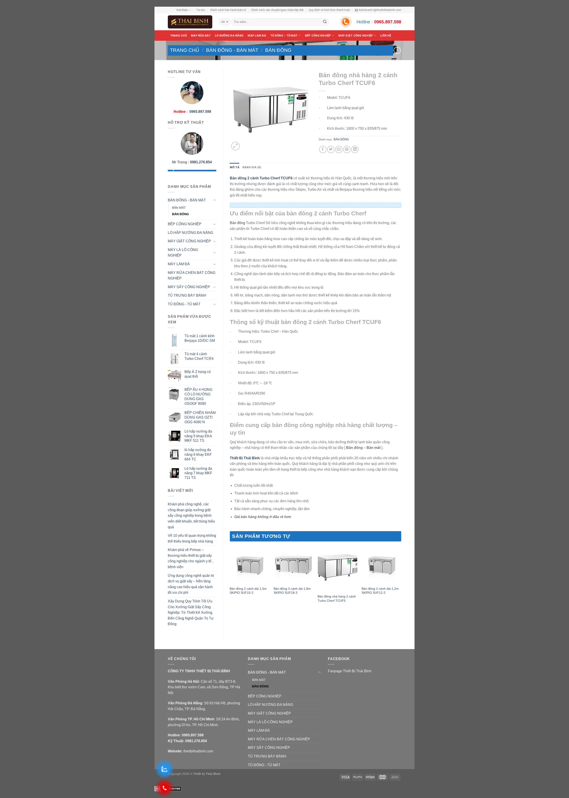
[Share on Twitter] (331, 149)
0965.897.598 (387, 21)
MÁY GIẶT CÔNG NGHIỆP (189, 241)
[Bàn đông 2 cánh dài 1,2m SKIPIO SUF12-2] (381, 563)
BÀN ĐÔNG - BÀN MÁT (232, 50)
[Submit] (325, 22)
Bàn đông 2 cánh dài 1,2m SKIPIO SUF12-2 (380, 591)
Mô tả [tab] (234, 167)
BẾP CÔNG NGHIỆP (318, 35)
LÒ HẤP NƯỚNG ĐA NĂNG (190, 233)
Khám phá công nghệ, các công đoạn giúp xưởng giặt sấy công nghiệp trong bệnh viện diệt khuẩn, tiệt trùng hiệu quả (191, 515)
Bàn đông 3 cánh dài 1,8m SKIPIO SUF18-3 (292, 591)
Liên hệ (385, 35)
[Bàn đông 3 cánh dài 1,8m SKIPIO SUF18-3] (293, 563)
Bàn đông (237, 223)
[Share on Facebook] (323, 149)
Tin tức (200, 10)
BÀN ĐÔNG (278, 50)
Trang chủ (178, 35)
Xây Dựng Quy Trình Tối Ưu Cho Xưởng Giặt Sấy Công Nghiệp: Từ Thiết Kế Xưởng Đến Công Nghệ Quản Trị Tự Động (191, 612)
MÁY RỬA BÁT (201, 35)
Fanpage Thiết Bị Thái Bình (349, 671)
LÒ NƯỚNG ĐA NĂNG (229, 35)
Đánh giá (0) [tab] (251, 167)
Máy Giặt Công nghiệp (355, 35)
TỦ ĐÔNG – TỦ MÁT (284, 35)
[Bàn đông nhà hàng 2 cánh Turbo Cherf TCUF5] (337, 567)
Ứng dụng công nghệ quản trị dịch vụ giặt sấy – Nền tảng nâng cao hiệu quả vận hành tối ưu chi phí (191, 584)
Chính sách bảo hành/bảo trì (228, 10)
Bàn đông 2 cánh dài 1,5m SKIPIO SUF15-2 (248, 591)
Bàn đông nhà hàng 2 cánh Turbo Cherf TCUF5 (337, 598)
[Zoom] (235, 146)
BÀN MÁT (179, 207)
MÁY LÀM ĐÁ (257, 35)
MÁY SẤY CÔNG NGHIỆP (189, 287)
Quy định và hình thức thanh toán (329, 10)
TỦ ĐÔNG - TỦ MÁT (184, 304)
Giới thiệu (182, 10)
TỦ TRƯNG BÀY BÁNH (187, 295)
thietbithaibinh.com (198, 751)
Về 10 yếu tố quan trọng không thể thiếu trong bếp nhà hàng (192, 538)
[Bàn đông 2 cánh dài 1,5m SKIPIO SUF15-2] (249, 563)
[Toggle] (214, 200)
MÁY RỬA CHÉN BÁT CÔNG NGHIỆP (191, 275)
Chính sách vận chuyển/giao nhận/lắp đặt (277, 10)
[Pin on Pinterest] (347, 149)
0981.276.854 (201, 162)
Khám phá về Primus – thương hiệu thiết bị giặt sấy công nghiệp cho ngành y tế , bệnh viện (190, 558)
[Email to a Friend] (339, 149)
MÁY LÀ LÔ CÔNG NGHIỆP (183, 252)
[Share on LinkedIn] (355, 149)
